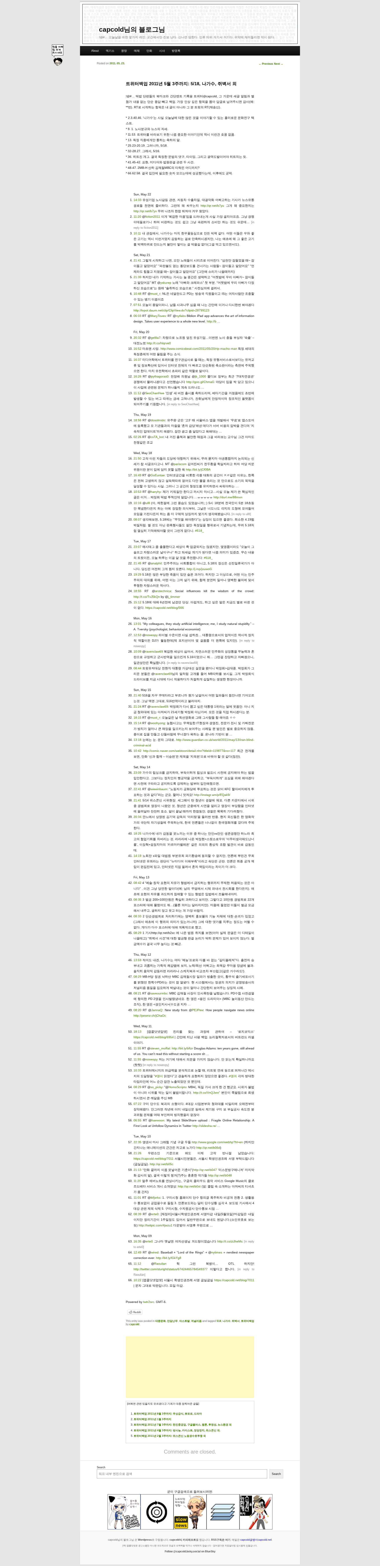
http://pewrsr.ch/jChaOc (149, 1015)
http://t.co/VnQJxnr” (206, 1092)
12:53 (137, 635)
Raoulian (160, 1263)
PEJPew (197, 1010)
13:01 (137, 624)
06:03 (137, 316)
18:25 (137, 833)
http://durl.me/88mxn (228, 497)
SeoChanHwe (154, 393)
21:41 (137, 260)
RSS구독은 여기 (220, 1539)
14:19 (137, 856)
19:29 (137, 574)
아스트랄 (184, 1321)
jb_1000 (200, 376)
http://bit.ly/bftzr (182, 1048)
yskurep (165, 282)
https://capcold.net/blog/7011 (153, 1158)
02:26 (137, 437)
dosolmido (158, 420)
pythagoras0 (159, 376)
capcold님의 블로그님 (132, 29)
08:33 (137, 916)
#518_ (199, 530)
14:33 (137, 200)
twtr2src (148, 1302)
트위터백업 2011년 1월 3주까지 (152, 1419)
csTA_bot (157, 437)
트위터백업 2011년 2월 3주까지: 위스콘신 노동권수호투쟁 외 (170, 1435)
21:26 (137, 1153)
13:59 (137, 960)
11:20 (137, 216)
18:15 (137, 717)
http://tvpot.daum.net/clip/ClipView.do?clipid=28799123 (171, 310)
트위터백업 (247, 1321)
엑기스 (110, 50)
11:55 (137, 1048)
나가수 (226, 1321)
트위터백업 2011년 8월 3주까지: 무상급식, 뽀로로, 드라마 (168, 1413)
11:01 (137, 1197)
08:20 (137, 1010)
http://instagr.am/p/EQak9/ (212, 795)
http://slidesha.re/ (204, 1126)
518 (219, 1321)
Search (101, 1467)
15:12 (137, 602)
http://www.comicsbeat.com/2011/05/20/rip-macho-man (199, 348)
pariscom (180, 464)
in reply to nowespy (156, 1065)
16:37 (137, 359)
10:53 (137, 491)
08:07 (137, 519)
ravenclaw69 (154, 651)
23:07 (137, 546)
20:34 (137, 817)
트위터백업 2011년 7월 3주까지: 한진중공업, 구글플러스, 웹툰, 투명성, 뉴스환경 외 (183, 1424)
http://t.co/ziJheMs (230, 1241)
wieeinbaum (159, 789)
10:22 (137, 1280)
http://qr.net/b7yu (212, 205)
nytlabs (181, 316)
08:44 (137, 668)
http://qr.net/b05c (161, 1164)
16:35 (137, 1241)
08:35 (137, 899)
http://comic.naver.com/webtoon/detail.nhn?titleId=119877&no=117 (189, 751)
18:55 (137, 591)
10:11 (137, 233)
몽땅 (124, 50)
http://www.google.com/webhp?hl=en (217, 1142)
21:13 (137, 1170)
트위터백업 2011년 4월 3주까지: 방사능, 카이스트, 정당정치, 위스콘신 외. (177, 1430)
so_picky (156, 1087)
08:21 (137, 993)
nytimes (216, 1252)
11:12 (137, 393)
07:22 (137, 1104)
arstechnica (163, 591)
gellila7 (156, 337)
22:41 (137, 789)
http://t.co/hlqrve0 (159, 343)
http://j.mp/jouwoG (199, 569)
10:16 (137, 503)
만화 (149, 50)
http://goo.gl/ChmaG (200, 382)
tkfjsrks (155, 1197)
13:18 (137, 740)
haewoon (158, 1120)
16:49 (137, 475)
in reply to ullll (241, 514)
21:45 (137, 563)
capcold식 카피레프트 (183, 1539)
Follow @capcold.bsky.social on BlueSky (190, 1551)
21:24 (137, 706)
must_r (155, 293)
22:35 (137, 1142)
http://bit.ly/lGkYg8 (168, 1258)
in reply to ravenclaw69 (182, 662)
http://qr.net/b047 (205, 1170)
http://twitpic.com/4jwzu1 (155, 1225)
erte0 (155, 1214)
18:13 (137, 1031)
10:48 (137, 293)
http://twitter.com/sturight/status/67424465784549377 (170, 1269)
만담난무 (172, 1321)
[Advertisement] (190, 1367)
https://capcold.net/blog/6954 (153, 1037)
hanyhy (156, 491)
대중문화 (160, 1321)
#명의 (233, 1076)
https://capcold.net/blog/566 (164, 607)
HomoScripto (177, 1087)
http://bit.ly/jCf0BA (198, 469)
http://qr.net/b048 (220, 1175)
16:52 (137, 348)
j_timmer (174, 596)
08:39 (137, 1214)
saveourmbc (159, 993)
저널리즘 (196, 1321)
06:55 (137, 1120)
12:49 (137, 1252)
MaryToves (158, 316)
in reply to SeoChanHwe (183, 404)
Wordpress (145, 1539)
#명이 (159, 1076)
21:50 (137, 458)
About (95, 50)
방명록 (176, 50)
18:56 (137, 420)
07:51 (137, 305)
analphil (156, 563)
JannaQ (156, 1010)
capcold (134, 1324)
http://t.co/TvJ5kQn (146, 596)
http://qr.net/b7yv (145, 211)
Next (278, 63)
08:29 (137, 933)
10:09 (137, 651)
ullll (148, 503)
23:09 (137, 772)
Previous (266, 63)
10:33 (137, 1070)
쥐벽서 (236, 1321)
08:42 (137, 883)
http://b (211, 321)
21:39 (137, 277)
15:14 (137, 723)
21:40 (137, 695)
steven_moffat (160, 1048)
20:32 (137, 337)
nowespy (151, 635)
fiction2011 (152, 216)
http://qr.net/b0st (189, 1186)
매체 (137, 50)
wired (155, 1252)
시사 (162, 50)
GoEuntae (158, 475)
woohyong (158, 723)
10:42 (137, 751)
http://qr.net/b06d (208, 1147)
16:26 (137, 376)
